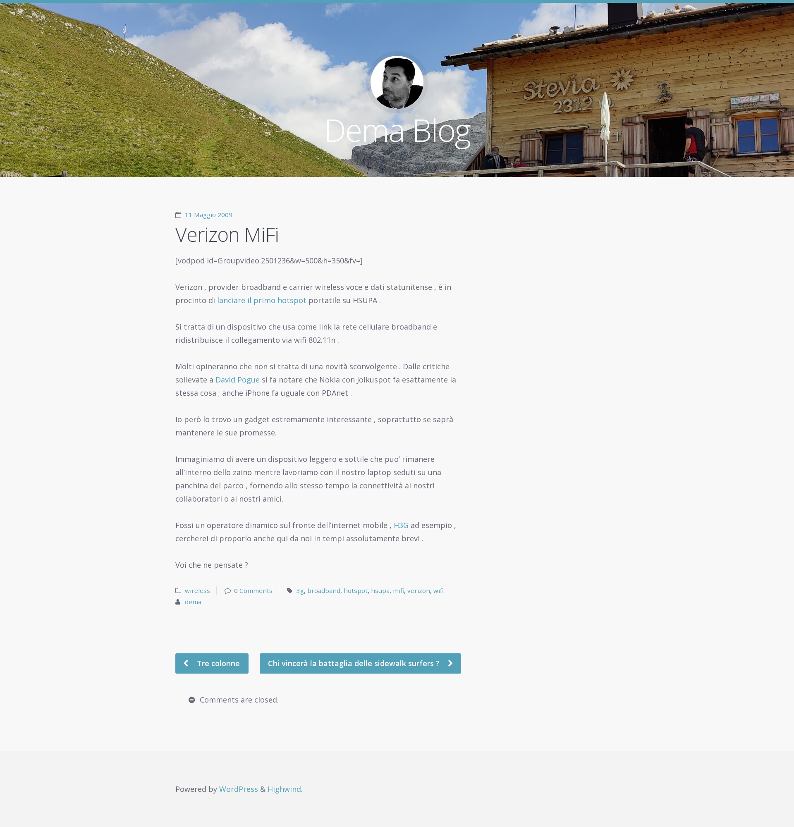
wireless (197, 590)
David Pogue (237, 380)
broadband (323, 590)
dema (193, 602)
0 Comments (253, 590)
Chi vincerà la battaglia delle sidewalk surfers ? (355, 663)
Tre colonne (217, 663)
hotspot (356, 590)
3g (300, 590)
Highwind (284, 789)
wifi (438, 590)
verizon (418, 590)
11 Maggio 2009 (208, 214)
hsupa (380, 590)
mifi (398, 590)
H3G (401, 525)
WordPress (238, 789)
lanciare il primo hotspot (260, 300)
